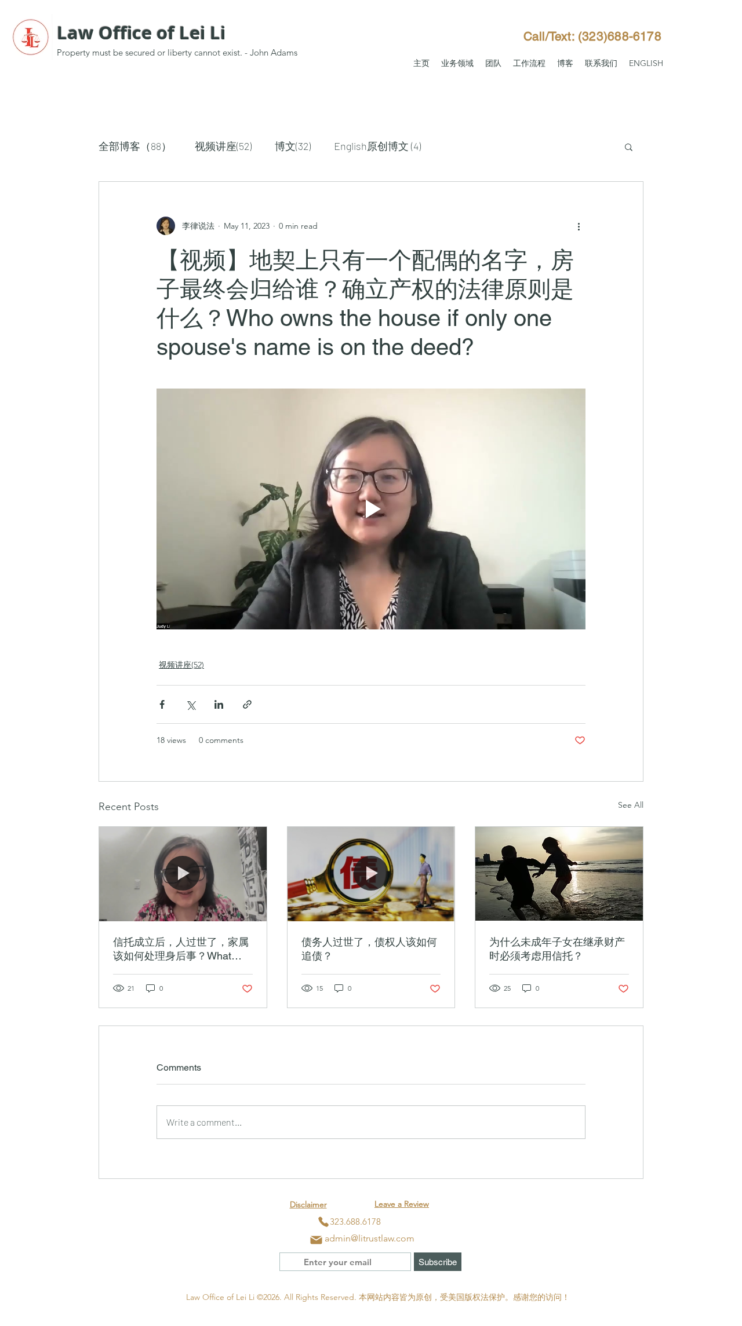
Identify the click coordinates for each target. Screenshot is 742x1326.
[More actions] (578, 226)
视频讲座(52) (223, 146)
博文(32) (293, 146)
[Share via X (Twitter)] (190, 704)
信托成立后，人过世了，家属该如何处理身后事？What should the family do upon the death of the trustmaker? (181, 949)
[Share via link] (247, 704)
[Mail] (315, 1239)
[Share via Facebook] (162, 704)
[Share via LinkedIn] (218, 704)
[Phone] (323, 1221)
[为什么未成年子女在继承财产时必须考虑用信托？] (559, 874)
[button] (457, 63)
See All (630, 805)
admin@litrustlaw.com (369, 1238)
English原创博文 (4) (377, 146)
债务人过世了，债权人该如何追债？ (369, 949)
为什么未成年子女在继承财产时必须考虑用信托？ (557, 949)
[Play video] (371, 509)
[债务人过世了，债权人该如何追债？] (371, 874)
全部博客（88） (135, 146)
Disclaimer (308, 1204)
